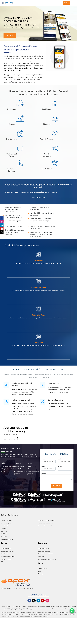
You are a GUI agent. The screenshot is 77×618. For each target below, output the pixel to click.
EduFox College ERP (6, 523)
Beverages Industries (44, 551)
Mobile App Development (8, 556)
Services (60, 466)
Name (43, 459)
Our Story (3, 588)
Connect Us (38, 595)
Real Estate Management (45, 523)
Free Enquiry (38, 198)
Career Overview (42, 568)
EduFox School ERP (6, 520)
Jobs (39, 571)
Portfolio (16, 588)
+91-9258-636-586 (7, 466)
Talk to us (9, 35)
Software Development (7, 551)
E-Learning (4, 536)
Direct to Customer (43, 548)
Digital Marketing (6, 548)
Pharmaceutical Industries (45, 554)
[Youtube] (2, 228)
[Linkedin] (2, 225)
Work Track (4, 534)
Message (43, 473)
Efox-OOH (4, 531)
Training (40, 574)
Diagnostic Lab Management (46, 520)
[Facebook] (2, 218)
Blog (66, 3)
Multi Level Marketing (7, 539)
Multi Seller (41, 556)
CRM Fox (3, 528)
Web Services (4, 554)
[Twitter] (2, 232)
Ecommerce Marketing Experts (47, 559)
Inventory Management (45, 525)
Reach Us (29, 588)
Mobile (43, 466)
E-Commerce (4, 562)
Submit (56, 486)
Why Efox (9, 588)
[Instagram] (2, 221)
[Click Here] (38, 582)
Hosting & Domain (6, 559)
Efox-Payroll (4, 525)
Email (59, 459)
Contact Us (22, 588)
